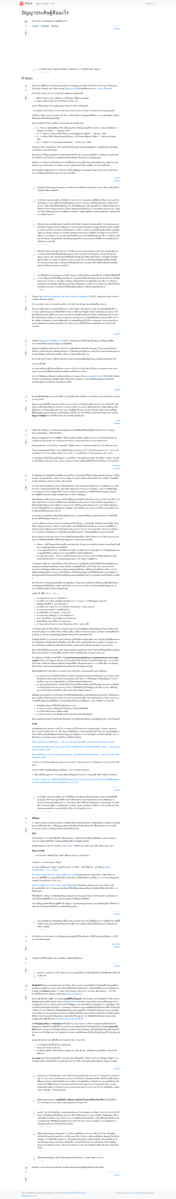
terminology (45, 26)
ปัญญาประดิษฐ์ (42, 3)
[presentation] (33, 593)
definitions (54, 26)
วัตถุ (48, 838)
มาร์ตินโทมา (116, 466)
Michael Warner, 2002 (73, 742)
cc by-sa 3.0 (131, 1193)
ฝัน (46, 1010)
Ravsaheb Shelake (114, 1172)
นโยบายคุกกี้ (69, 1193)
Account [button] (150, 3)
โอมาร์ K (42, 290)
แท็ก (52, 3)
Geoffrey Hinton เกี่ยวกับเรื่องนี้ (69, 1019)
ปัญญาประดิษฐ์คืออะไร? (51, 340)
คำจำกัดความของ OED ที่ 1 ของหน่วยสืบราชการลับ (54, 874)
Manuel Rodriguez (46, 811)
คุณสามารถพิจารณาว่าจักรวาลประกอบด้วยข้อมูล (53, 885)
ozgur (118, 1066)
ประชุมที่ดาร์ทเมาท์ (96, 376)
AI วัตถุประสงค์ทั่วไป (73, 994)
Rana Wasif (116, 26)
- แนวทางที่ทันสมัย (104, 88)
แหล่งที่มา (117, 29)
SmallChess (116, 963)
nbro (118, 331)
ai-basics (35, 26)
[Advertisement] (76, 47)
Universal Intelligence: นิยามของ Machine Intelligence (65, 296)
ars (62, 846)
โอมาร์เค (117, 178)
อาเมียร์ (117, 420)
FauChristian (44, 217)
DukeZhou (43, 193)
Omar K (42, 268)
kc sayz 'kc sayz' (45, 72)
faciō (69, 846)
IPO (42, 1078)
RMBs (69, 1001)
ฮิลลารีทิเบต (116, 944)
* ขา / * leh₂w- (52, 870)
